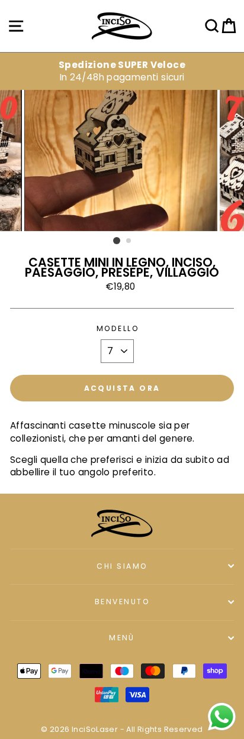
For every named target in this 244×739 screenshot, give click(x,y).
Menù (122, 638)
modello (118, 328)
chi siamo (122, 566)
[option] (122, 71)
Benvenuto (122, 602)
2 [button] (129, 241)
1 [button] (116, 240)
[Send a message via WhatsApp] (222, 717)
